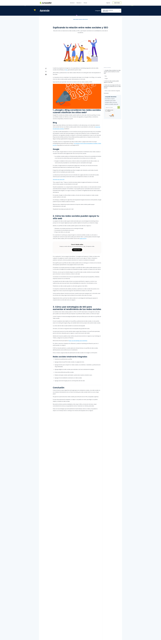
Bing (105, 76)
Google (106, 78)
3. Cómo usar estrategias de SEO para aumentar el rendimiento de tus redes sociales (112, 86)
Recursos (79, 2)
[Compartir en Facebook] (46, 68)
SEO (66, 70)
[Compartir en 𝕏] (46, 71)
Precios (85, 2)
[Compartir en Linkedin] (46, 74)
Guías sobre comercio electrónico (108, 10)
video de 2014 (83, 238)
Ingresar (108, 2)
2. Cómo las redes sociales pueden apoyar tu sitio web (111, 81)
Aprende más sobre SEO (58, 179)
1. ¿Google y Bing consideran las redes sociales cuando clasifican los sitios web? (112, 72)
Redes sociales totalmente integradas (112, 90)
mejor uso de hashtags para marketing (78, 340)
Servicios (72, 2)
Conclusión (106, 93)
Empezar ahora (77, 249)
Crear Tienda (117, 2)
